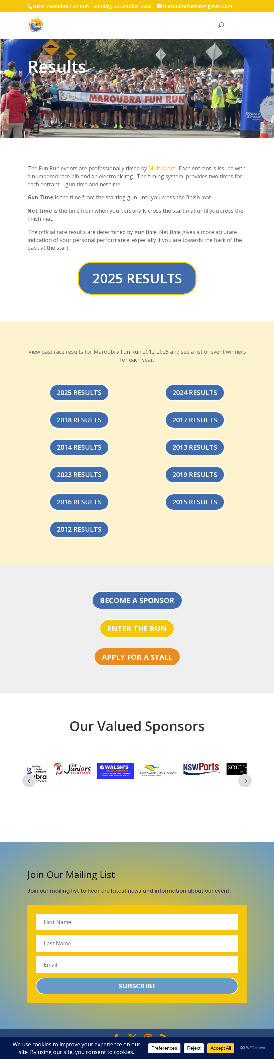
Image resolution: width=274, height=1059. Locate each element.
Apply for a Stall (137, 657)
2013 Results (194, 447)
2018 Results (79, 419)
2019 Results (194, 474)
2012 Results (79, 529)
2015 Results (194, 501)
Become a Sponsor (137, 600)
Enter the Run (137, 628)
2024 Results (194, 392)
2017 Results (194, 419)
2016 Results (79, 501)
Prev (29, 780)
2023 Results (79, 474)
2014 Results (79, 447)
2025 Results (137, 278)
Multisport (161, 168)
